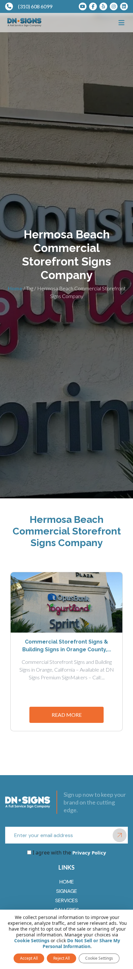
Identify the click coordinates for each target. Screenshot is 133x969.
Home (15, 288)
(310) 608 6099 (35, 6)
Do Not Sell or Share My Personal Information (81, 943)
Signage (66, 891)
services (66, 900)
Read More (67, 715)
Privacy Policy (88, 852)
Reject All (61, 958)
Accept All (29, 958)
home (66, 881)
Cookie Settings (31, 941)
